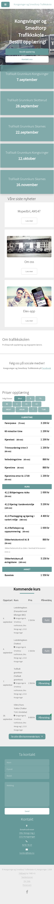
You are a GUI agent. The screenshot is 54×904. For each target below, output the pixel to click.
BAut (20, 398)
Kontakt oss (27, 59)
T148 (43, 409)
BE (7, 404)
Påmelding (45, 682)
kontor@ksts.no (27, 853)
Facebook (46, 368)
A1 (26, 404)
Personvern (27, 885)
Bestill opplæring (27, 51)
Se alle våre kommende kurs (25, 736)
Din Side (27, 881)
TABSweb (22, 873)
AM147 (8, 409)
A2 (37, 404)
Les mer (29, 221)
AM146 (21, 409)
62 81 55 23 (27, 845)
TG (40, 398)
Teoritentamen (27, 877)
